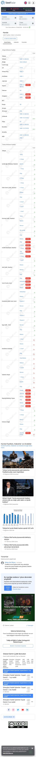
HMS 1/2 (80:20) (24, 59)
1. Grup (22, 168)
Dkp (21, 173)
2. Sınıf (22, 206)
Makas (22, 363)
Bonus (21, 225)
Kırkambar (22, 281)
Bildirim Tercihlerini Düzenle (18, 646)
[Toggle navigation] (33, 2)
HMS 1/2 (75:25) (24, 117)
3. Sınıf (22, 202)
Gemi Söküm (23, 62)
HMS (21, 97)
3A (20, 104)
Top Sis (22, 393)
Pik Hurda (22, 230)
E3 (20, 121)
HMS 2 (21, 71)
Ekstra (21, 164)
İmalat (21, 390)
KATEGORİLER (8, 717)
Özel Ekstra (23, 358)
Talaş (21, 154)
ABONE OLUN (8, 588)
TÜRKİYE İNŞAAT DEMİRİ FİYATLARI (17, 13)
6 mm (21, 67)
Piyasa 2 (22, 301)
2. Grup (22, 159)
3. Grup (22, 178)
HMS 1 (21, 76)
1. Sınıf (22, 211)
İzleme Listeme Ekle (10, 38)
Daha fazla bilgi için (8, 753)
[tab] (7, 42)
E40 (21, 111)
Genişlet (30, 625)
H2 (20, 90)
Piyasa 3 (22, 315)
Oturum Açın (17, 589)
